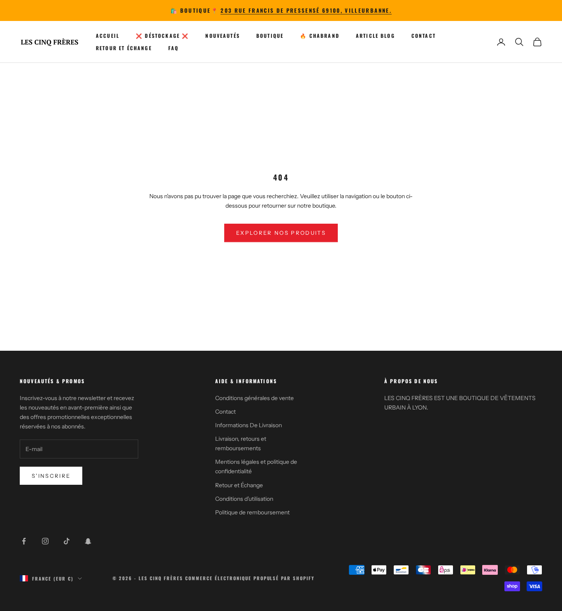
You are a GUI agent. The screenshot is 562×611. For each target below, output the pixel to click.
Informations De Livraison (248, 425)
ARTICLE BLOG (375, 35)
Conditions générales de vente (254, 398)
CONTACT (423, 35)
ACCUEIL (107, 35)
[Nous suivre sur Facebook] (24, 541)
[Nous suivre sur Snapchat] (88, 541)
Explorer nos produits (281, 232)
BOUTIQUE (269, 35)
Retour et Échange (239, 485)
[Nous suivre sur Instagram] (45, 541)
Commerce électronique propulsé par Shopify (249, 578)
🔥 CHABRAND (319, 35)
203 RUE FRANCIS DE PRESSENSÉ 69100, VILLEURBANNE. (306, 10)
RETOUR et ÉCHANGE (124, 47)
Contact (225, 411)
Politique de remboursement (252, 512)
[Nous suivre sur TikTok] (67, 541)
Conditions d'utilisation (244, 498)
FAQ (173, 47)
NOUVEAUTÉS (222, 35)
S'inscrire (51, 475)
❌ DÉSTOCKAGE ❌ (162, 35)
